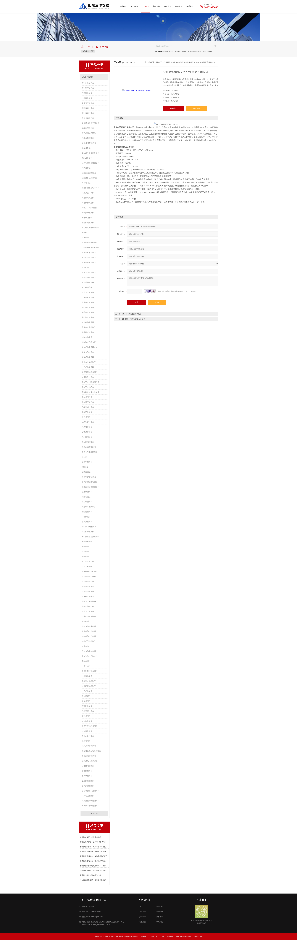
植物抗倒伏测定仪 (89, 173)
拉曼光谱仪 (86, 666)
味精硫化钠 (86, 517)
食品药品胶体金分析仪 (90, 228)
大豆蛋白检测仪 (88, 138)
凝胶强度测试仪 (88, 103)
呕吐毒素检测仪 (88, 113)
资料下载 (159, 917)
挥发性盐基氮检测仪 (89, 243)
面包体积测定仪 (88, 203)
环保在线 (187, 936)
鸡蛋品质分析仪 (88, 193)
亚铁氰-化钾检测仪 (89, 527)
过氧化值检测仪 (88, 591)
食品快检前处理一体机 (90, 188)
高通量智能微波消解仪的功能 (90, 875)
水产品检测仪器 (88, 367)
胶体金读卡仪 (87, 218)
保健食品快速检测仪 (89, 626)
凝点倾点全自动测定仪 (90, 123)
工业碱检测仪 (87, 502)
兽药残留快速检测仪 (89, 482)
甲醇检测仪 (86, 661)
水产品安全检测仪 (89, 746)
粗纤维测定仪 (87, 437)
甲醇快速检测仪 (88, 317)
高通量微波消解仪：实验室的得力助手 (94, 856)
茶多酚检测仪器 (88, 322)
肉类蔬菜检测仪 (88, 736)
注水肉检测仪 (87, 98)
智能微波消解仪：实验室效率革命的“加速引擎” (94, 847)
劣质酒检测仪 (87, 432)
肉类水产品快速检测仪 (90, 806)
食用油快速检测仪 (89, 756)
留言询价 (196, 108)
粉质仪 (84, 233)
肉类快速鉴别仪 (88, 581)
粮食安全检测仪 (88, 213)
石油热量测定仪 (88, 83)
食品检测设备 (87, 397)
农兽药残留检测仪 (89, 686)
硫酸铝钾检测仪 (88, 422)
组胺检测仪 (86, 238)
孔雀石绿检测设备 (89, 616)
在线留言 (178, 6)
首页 (141, 906)
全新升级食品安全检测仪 (91, 751)
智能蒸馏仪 (86, 646)
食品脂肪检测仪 (88, 442)
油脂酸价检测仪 (88, 377)
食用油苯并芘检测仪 (89, 671)
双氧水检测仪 (87, 566)
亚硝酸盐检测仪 (88, 781)
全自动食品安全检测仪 (90, 791)
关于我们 (134, 6)
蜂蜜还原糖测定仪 (89, 447)
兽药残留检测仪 (88, 786)
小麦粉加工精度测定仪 (90, 163)
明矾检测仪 (86, 417)
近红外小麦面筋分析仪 (90, 153)
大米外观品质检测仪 (89, 571)
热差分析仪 (86, 148)
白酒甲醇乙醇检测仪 (89, 726)
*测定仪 (85, 467)
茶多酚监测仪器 (88, 596)
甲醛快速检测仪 (88, 312)
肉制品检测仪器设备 (89, 347)
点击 (105, 77)
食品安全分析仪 (88, 387)
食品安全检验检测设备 (90, 382)
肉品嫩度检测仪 (88, 332)
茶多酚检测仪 (87, 706)
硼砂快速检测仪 (88, 307)
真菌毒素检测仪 (88, 108)
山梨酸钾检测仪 (88, 532)
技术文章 (167, 6)
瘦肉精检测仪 (87, 776)
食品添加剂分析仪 (89, 606)
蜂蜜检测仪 (86, 741)
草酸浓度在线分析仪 (89, 342)
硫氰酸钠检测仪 (88, 223)
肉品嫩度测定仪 (88, 402)
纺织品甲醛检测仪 (89, 641)
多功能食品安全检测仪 (90, 392)
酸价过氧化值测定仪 (89, 761)
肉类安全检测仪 (88, 292)
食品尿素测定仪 (88, 561)
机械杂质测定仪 (88, 128)
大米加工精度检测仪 (89, 208)
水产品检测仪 (87, 691)
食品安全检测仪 (88, 51)
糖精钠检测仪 (87, 412)
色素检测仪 (86, 552)
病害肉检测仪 (87, 771)
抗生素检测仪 (87, 676)
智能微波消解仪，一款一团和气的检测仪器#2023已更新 (94, 870)
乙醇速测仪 (86, 472)
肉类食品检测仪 (88, 352)
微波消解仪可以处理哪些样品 (90, 837)
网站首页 (123, 6)
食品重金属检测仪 (89, 681)
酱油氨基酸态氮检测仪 (90, 537)
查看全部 (94, 813)
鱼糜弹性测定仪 (88, 198)
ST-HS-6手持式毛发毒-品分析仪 (133, 319)
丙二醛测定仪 (87, 287)
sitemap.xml (198, 936)
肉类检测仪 (86, 701)
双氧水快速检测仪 (89, 362)
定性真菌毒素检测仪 (89, 651)
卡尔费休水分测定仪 (89, 656)
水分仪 (84, 457)
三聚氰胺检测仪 (88, 711)
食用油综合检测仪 (89, 272)
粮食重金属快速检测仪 (90, 801)
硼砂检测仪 (86, 716)
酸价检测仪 (86, 621)
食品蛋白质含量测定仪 (90, 487)
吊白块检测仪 (87, 731)
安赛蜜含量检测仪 (89, 327)
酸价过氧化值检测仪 (89, 372)
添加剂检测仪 (87, 522)
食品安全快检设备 (89, 601)
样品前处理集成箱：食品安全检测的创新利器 (94, 880)
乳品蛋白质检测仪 (89, 257)
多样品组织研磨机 (89, 133)
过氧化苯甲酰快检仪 (89, 452)
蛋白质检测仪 (87, 721)
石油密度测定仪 (88, 88)
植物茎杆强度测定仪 (89, 178)
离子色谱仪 (86, 183)
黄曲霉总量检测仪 (89, 262)
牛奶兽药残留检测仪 (89, 636)
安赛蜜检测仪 (87, 542)
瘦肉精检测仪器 (88, 357)
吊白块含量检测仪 (89, 477)
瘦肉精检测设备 (88, 282)
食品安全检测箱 (88, 586)
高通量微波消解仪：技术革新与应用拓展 (94, 861)
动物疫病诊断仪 (88, 766)
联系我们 (189, 6)
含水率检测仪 (87, 462)
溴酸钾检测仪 (87, 427)
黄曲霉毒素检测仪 (89, 252)
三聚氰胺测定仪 (88, 297)
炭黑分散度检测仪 (89, 143)
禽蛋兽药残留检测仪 (89, 631)
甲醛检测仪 (86, 557)
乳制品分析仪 (87, 158)
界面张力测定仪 (88, 118)
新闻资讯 (156, 6)
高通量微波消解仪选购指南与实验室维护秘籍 (94, 851)
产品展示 (167, 62)
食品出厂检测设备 (89, 507)
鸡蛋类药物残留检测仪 (90, 248)
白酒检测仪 (86, 267)
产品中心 (145, 6)
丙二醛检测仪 (87, 93)
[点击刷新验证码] (150, 291)
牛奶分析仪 (86, 168)
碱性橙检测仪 (87, 512)
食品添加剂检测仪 (89, 277)
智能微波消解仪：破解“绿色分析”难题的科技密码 (94, 842)
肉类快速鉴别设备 (89, 576)
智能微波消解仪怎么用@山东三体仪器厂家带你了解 (94, 866)
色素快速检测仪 (88, 302)
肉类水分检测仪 (88, 611)
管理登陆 (170, 936)
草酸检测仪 (86, 497)
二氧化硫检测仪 (88, 796)
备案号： (144, 936)
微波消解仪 (86, 696)
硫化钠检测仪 (87, 492)
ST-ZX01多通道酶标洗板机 (131, 314)
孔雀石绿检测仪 (88, 407)
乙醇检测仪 (86, 547)
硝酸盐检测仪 (87, 337)
